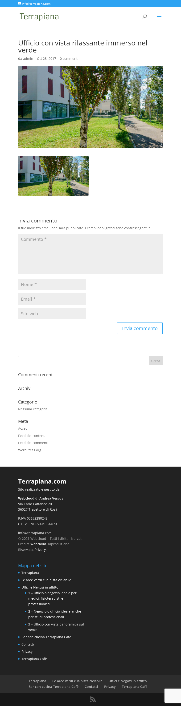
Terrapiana (30, 572)
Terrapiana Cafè (34, 659)
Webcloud (26, 498)
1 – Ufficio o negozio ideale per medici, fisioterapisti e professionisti (52, 598)
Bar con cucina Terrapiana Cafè (46, 637)
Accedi (23, 428)
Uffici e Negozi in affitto (39, 587)
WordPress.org (29, 450)
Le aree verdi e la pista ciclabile (46, 580)
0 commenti (69, 58)
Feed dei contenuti (33, 435)
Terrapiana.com (42, 481)
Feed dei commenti (33, 442)
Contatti (27, 644)
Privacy (40, 549)
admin (28, 58)
